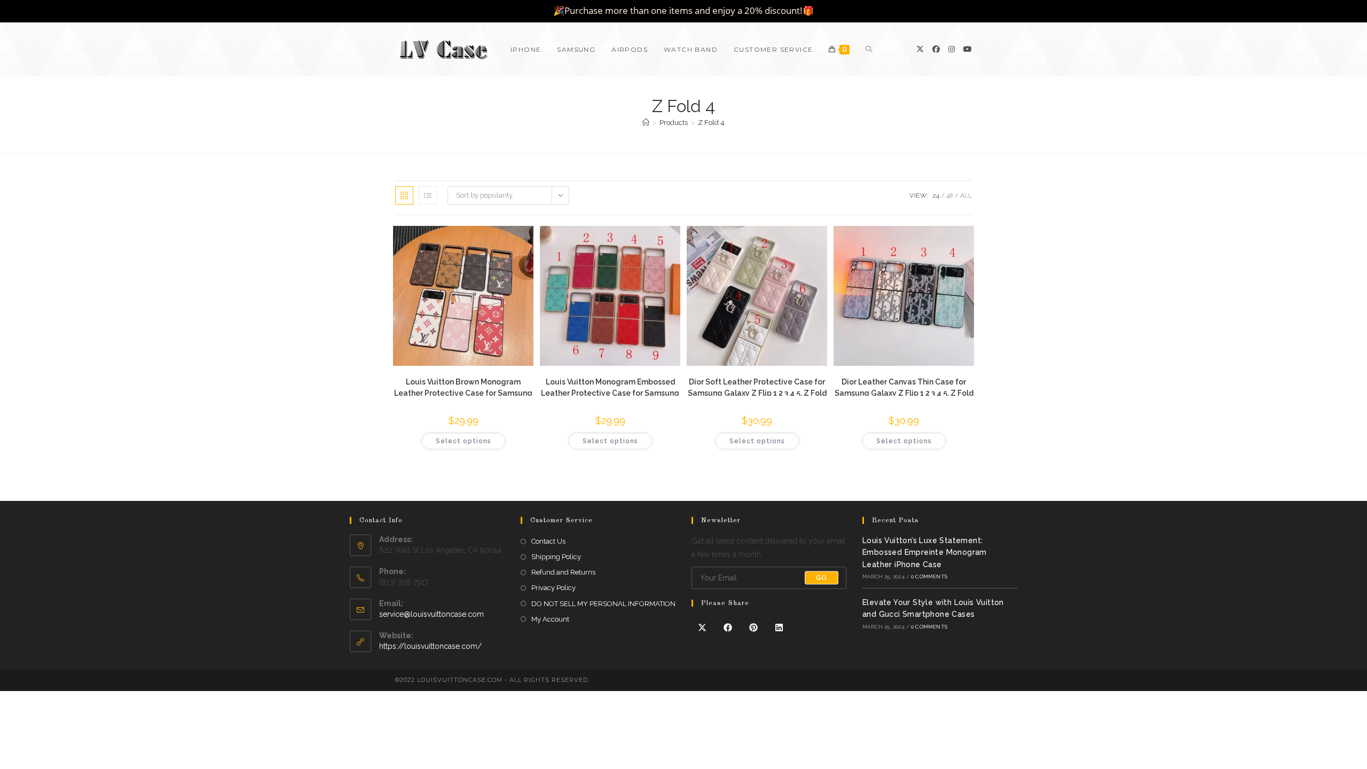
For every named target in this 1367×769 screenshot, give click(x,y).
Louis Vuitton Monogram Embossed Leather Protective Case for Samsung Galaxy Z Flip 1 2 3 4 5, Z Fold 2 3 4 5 (610, 387)
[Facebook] (936, 49)
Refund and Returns (563, 572)
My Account (550, 619)
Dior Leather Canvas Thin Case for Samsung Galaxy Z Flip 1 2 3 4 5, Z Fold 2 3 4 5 (904, 387)
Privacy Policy (553, 588)
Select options (463, 441)
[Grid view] (404, 195)
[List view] (428, 195)
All (966, 195)
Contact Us (548, 541)
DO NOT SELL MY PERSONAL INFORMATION (603, 604)
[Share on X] (702, 628)
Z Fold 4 (711, 123)
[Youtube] (967, 49)
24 (935, 195)
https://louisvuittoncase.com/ (430, 646)
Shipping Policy (556, 557)
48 (949, 195)
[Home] (645, 123)
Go (821, 578)
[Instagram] (951, 49)
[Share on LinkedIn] (779, 628)
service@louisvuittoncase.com (431, 614)
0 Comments (929, 576)
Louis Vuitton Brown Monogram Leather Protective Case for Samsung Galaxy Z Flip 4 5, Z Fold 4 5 (463, 387)
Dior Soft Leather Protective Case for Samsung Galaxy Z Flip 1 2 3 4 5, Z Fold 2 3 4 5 (757, 387)
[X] (920, 49)
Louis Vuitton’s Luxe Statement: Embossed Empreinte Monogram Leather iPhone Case (924, 552)
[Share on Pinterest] (753, 628)
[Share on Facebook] (728, 628)
